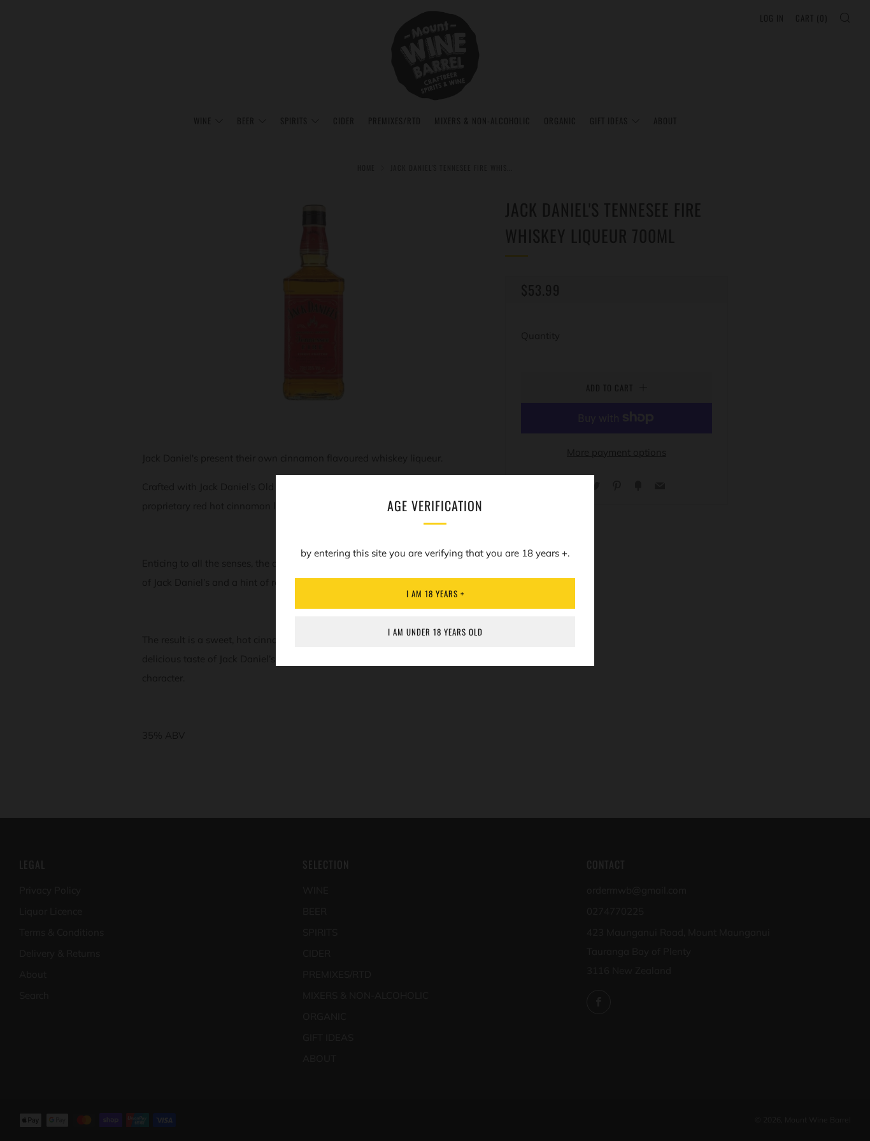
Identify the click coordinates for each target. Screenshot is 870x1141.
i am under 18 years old (435, 631)
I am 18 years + (435, 593)
